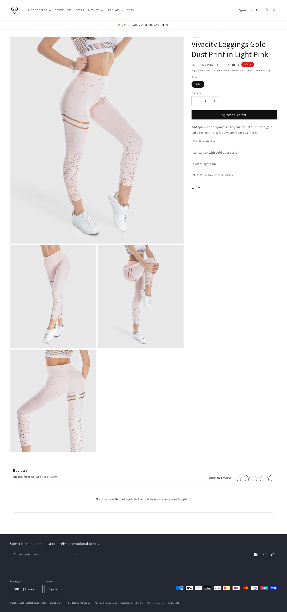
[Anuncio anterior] (64, 25)
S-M (198, 84)
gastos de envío (225, 70)
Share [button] (199, 187)
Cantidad (197, 93)
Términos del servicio (132, 603)
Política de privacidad (105, 603)
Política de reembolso (79, 603)
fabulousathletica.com (29, 603)
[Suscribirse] (75, 554)
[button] (39, 10)
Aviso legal (173, 603)
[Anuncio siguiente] (223, 25)
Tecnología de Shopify (53, 603)
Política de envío (155, 603)
